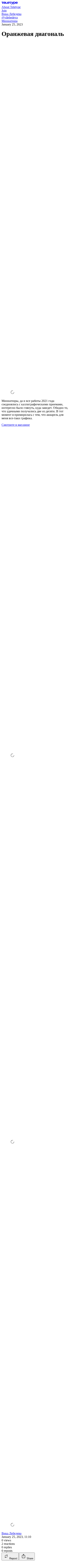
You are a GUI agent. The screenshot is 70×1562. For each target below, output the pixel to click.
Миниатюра (10, 21)
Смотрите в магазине (16, 424)
